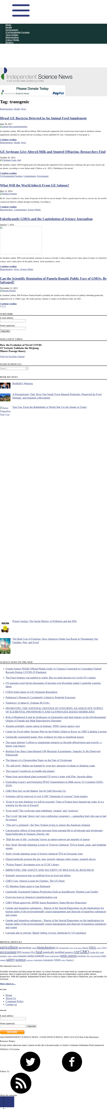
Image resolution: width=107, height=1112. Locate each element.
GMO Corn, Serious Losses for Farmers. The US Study (35, 880)
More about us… (8, 984)
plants (47, 956)
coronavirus (64, 948)
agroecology (25, 947)
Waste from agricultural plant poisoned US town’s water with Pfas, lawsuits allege (49, 776)
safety (10, 960)
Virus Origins (12, 35)
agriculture (9, 947)
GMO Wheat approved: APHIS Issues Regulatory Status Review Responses (46, 902)
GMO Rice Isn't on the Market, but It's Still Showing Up (36, 790)
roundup (3, 960)
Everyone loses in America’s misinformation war (31, 897)
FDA (32, 952)
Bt (57, 948)
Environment (12, 30)
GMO (84, 951)
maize (10, 956)
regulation (81, 956)
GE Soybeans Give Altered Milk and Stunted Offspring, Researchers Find (52, 152)
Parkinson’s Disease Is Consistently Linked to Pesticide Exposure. (41, 697)
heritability (3, 956)
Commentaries (29, 176)
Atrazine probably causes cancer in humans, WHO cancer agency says (43, 726)
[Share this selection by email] (7, 1106)
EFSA (104, 948)
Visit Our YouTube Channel (12, 356)
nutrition (31, 956)
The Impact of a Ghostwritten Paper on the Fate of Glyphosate (39, 760)
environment (8, 952)
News (23, 109)
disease (85, 948)
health (102, 952)
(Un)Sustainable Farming (18, 32)
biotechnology (46, 947)
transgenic (48, 960)
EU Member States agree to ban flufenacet (28, 886)
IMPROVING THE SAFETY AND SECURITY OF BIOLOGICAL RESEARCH (50, 870)
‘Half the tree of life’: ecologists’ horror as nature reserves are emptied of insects (48, 839)
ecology (99, 948)
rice (88, 956)
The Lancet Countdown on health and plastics (30, 771)
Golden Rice (94, 952)
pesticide (39, 955)
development (77, 948)
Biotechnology (12, 37)
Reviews (9, 42)
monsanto (22, 956)
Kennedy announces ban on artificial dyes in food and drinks (38, 875)
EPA (19, 952)
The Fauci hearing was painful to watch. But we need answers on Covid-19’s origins (51, 677)
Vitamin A (70, 960)
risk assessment (95, 956)
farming (26, 952)
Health (9, 27)
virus (63, 960)
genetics (69, 952)
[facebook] (72, 1071)
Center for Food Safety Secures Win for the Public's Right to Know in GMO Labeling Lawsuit (56, 731)
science (20, 959)
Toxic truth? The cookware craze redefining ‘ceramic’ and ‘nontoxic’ (42, 810)
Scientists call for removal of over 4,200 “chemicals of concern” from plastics (47, 796)
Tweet (8, 1097)
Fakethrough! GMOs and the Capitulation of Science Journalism (46, 219)
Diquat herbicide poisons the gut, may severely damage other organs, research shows (51, 859)
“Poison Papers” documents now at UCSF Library (32, 864)
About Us (11, 998)
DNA (92, 947)
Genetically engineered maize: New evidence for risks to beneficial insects (45, 736)
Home (8, 25)
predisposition (54, 956)
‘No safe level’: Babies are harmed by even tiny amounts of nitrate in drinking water (50, 765)
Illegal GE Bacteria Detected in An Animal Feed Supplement (43, 118)
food (39, 952)
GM (76, 952)
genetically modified (54, 952)
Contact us (11, 1004)
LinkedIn (10, 1102)
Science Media (12, 40)
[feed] (21, 1093)
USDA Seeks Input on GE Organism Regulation (31, 691)
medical (15, 956)
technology (30, 960)
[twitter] (30, 1071)
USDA (57, 959)
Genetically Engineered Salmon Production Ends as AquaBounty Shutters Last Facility (52, 891)
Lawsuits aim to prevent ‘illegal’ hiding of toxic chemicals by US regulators (46, 932)
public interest (68, 955)
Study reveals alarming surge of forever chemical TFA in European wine (44, 853)
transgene (38, 960)
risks (103, 955)
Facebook (10, 1100)
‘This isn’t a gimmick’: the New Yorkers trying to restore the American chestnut (48, 825)
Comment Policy (15, 1001)
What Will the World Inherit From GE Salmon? (34, 185)
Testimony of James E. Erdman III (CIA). (28, 702)
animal (34, 948)
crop (71, 948)
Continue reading (8, 139)
